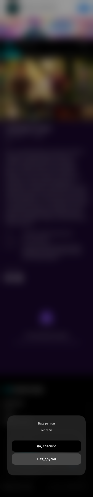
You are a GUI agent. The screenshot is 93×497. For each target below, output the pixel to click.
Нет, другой (46, 459)
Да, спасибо (46, 446)
